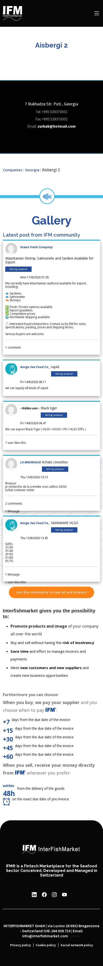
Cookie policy (46, 945)
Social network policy (77, 945)
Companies (12, 169)
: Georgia (31, 169)
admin (75, 936)
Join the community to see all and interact (51, 592)
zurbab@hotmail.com (57, 126)
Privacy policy (20, 945)
